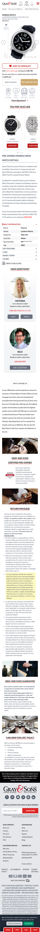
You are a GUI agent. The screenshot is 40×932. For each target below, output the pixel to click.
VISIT (17, 930)
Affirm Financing (8, 855)
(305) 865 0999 (27, 858)
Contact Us (26, 845)
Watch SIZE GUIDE (13, 263)
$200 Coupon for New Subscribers (20, 805)
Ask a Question (20, 368)
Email (26, 317)
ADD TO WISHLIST (22, 66)
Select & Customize (14, 923)
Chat (13, 317)
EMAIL (8, 930)
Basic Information (11, 224)
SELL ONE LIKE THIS (29, 82)
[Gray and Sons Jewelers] (9, 3)
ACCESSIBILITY (15, 869)
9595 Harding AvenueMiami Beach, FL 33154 (29, 854)
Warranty (6, 849)
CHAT (35, 929)
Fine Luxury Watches (15, 9)
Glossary (6, 861)
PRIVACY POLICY (5, 870)
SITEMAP (26, 869)
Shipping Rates (8, 858)
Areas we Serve (27, 864)
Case (5, 252)
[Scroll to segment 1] (16, 60)
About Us (6, 828)
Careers (5, 831)
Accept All (28, 923)
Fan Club (6, 834)
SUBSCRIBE (30, 811)
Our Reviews (7, 837)
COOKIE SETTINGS (34, 870)
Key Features (9, 248)
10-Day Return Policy (10, 852)
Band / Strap (9, 255)
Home (4, 9)
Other (6, 259)
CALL (26, 930)
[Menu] (36, 3)
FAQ (4, 840)
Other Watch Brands (32, 9)
